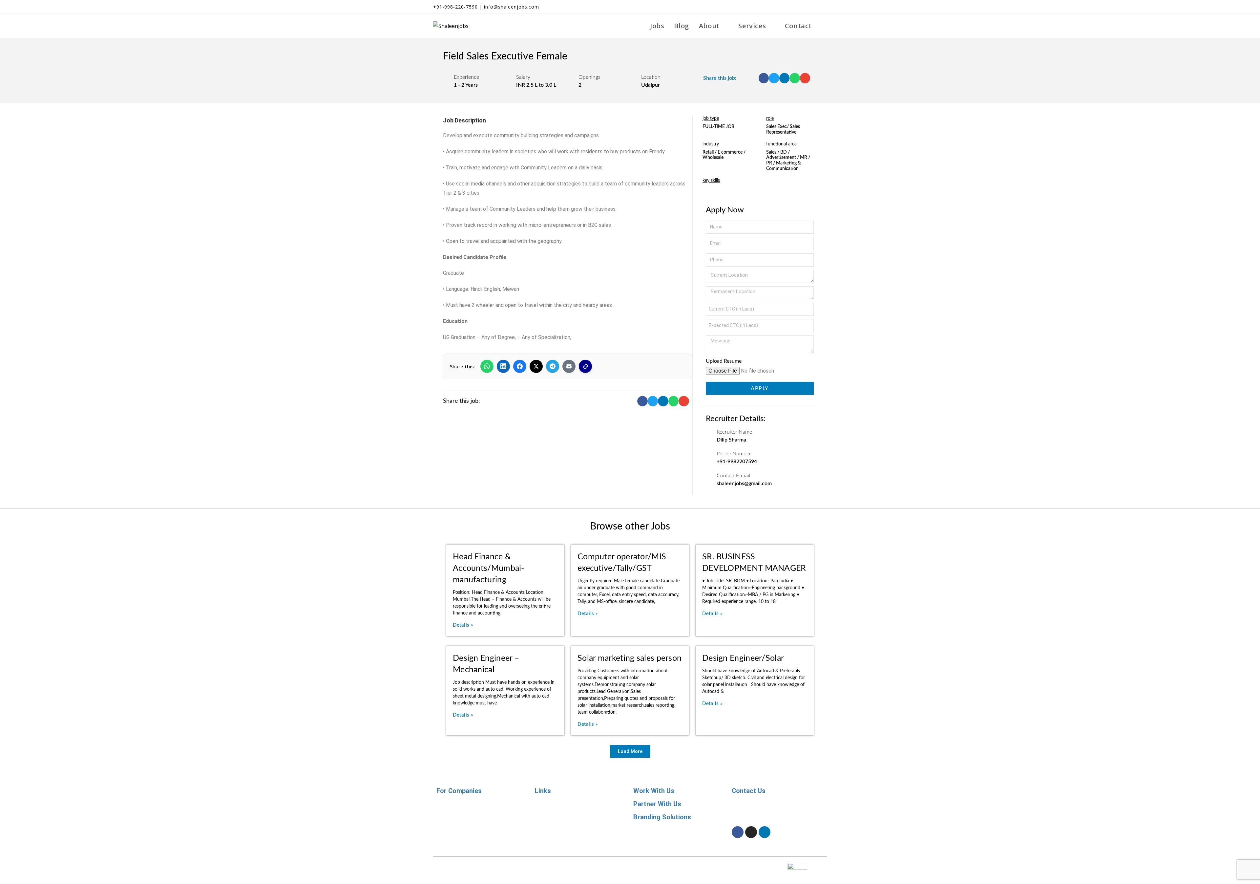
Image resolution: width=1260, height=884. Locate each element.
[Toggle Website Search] (824, 26)
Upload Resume (724, 361)
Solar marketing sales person (630, 658)
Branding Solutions (662, 817)
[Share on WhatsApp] (487, 366)
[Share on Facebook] (519, 366)
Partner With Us (657, 804)
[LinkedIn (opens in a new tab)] (812, 7)
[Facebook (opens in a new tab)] (801, 7)
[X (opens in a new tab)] (789, 7)
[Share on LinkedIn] (503, 366)
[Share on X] (536, 366)
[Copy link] (585, 366)
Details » (463, 625)
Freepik (668, 865)
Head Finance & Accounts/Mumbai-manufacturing (488, 568)
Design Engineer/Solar (743, 658)
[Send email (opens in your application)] (822, 7)
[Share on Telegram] (552, 366)
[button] (764, 78)
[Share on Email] (569, 366)
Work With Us (653, 791)
